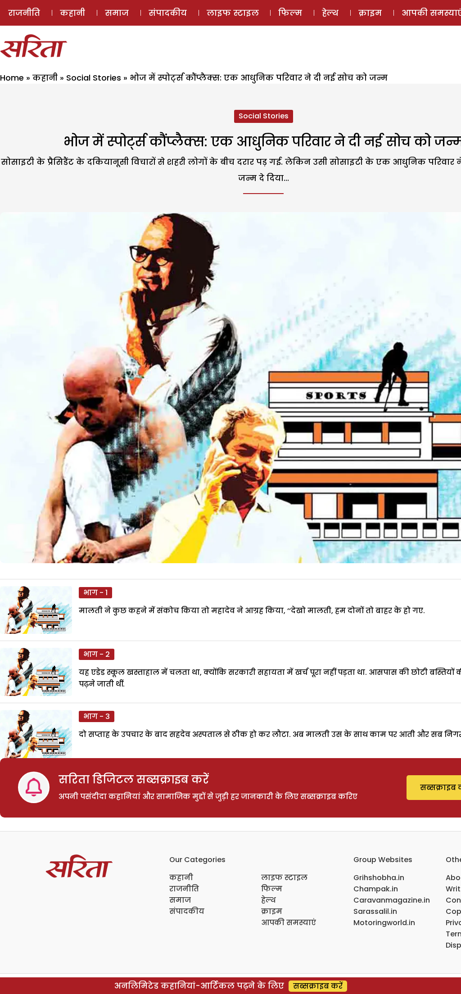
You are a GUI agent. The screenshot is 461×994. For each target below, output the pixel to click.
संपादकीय (168, 12)
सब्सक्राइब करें (318, 986)
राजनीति (24, 12)
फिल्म (290, 12)
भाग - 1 (95, 592)
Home (12, 77)
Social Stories (93, 77)
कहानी (72, 12)
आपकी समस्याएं (288, 922)
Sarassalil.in (375, 911)
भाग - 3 (96, 716)
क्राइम (370, 12)
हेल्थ (330, 12)
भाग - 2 (96, 654)
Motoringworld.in (384, 922)
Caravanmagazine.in (391, 900)
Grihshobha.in (378, 877)
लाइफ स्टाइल (233, 12)
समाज (117, 12)
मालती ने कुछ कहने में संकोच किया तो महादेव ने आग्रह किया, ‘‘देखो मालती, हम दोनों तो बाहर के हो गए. (252, 610)
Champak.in (375, 889)
